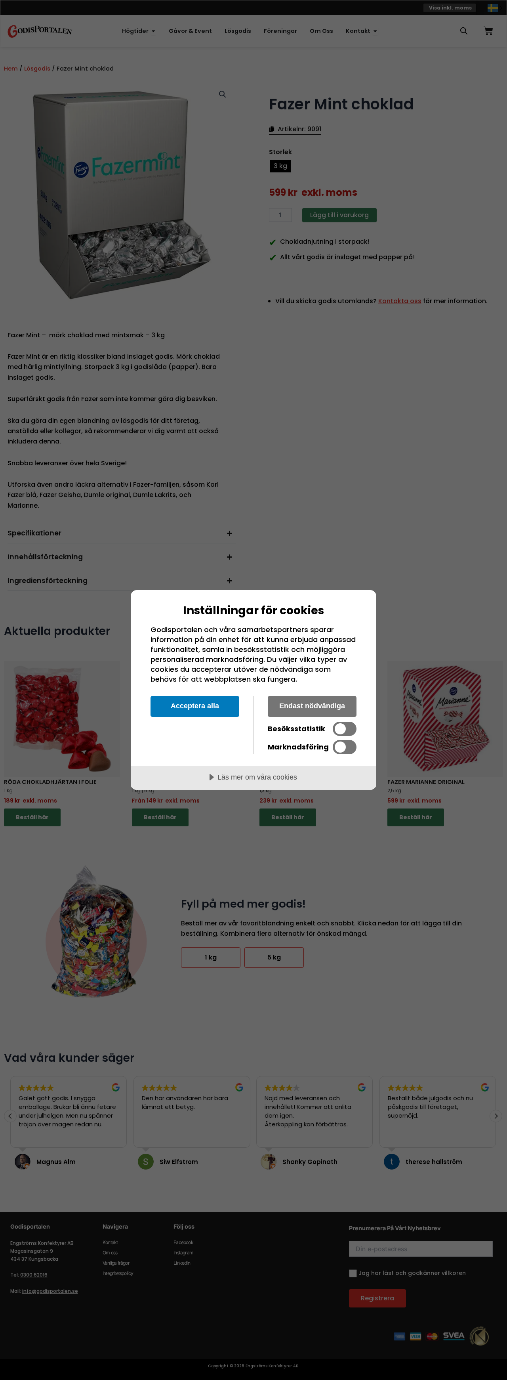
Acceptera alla (195, 706)
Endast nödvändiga (312, 706)
